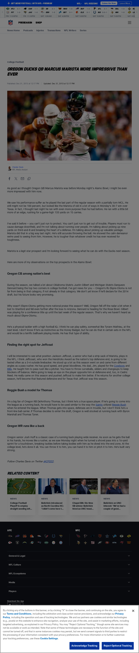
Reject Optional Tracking (118, 645)
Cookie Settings (49, 638)
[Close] (133, 611)
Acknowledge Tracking (84, 645)
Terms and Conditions (19, 613)
